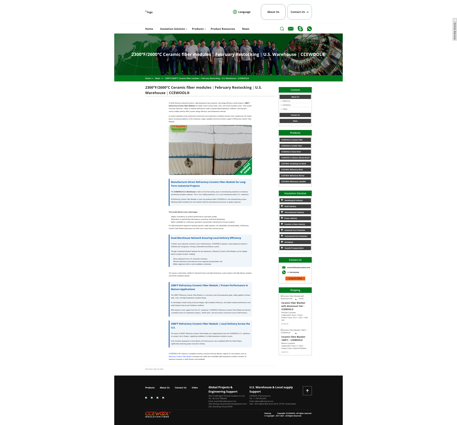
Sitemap (267, 413)
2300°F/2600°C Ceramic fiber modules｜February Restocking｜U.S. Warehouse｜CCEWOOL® (207, 78)
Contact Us (295, 259)
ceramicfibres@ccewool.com (225, 401)
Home (148, 78)
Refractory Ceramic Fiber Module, (180, 356)
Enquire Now (295, 278)
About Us (273, 12)
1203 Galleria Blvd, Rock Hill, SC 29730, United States (275, 404)
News (157, 78)
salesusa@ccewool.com (264, 401)
